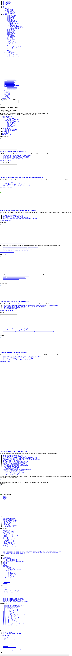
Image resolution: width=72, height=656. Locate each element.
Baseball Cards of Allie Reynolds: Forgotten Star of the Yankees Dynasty (16, 157)
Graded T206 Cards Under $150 (8, 533)
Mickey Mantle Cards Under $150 (9, 532)
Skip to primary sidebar (6, 3)
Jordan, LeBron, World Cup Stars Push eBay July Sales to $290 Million (15, 461)
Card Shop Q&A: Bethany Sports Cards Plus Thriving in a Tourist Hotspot (14, 301)
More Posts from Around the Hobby (6, 310)
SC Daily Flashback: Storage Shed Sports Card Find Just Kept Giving (15, 328)
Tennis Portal (5, 583)
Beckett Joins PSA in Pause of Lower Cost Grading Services (13, 470)
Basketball (5, 497)
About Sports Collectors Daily (4, 635)
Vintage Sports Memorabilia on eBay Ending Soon (12, 593)
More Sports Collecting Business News (7, 252)
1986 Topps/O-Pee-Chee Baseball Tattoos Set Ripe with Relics (14, 472)
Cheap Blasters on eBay (7, 545)
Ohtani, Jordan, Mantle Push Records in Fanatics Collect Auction (12, 243)
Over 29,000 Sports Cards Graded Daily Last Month (12, 474)
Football (4, 496)
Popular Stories (5, 565)
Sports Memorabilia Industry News (12, 560)
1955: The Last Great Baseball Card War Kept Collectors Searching (13, 151)
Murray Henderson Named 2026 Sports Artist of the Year (13, 216)
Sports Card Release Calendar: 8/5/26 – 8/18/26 (11, 473)
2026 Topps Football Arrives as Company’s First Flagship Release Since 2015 (16, 185)
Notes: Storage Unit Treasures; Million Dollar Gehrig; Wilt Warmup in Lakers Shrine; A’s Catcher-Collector (22, 329)
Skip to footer (4, 4)
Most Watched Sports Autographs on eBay (10, 621)
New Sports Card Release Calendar (14, 569)
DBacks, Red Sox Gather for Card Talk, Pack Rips (9, 323)
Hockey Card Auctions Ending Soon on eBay (11, 592)
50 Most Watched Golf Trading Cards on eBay (11, 608)
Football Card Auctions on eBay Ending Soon (11, 591)
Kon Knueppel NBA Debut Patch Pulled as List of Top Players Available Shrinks (17, 184)
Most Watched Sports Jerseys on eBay (9, 622)
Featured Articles (6, 563)
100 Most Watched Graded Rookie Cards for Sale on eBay (13, 605)
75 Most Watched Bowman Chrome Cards (10, 610)
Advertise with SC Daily (7, 637)
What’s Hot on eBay (6, 627)
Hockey (4, 499)
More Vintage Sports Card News (6, 160)
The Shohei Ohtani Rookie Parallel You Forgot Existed (12, 460)
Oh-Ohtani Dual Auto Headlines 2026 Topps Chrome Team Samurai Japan (16, 183)
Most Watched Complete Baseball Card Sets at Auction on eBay (14, 614)
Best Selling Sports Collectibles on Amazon (10, 546)
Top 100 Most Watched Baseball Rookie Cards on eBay (13, 598)
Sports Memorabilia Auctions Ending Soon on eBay (12, 633)
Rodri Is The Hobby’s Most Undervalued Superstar (12, 182)
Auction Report (16, 549)
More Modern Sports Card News (6, 187)
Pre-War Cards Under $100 (8, 534)
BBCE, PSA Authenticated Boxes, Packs (10, 520)
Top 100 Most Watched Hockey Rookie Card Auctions (12, 600)
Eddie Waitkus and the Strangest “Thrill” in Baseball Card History (14, 158)
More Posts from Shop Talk (5, 361)
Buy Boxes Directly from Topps (8, 544)
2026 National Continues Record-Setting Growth (11, 471)
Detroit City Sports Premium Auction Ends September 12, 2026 (14, 553)
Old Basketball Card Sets (12, 573)
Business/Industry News (7, 558)
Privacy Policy (5, 640)
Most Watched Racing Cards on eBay (9, 619)
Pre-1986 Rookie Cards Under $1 (9, 543)
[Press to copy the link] (70, 655)
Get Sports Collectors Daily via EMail (9, 639)
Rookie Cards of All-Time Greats (9, 518)
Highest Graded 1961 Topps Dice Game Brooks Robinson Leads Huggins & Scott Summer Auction (20, 247)
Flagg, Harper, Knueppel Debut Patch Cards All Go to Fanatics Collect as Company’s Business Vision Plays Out (21, 177)
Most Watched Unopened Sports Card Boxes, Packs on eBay (14, 623)
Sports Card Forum (6, 582)
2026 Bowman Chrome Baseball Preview (10, 468)
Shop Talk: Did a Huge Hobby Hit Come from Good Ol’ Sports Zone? (13, 352)
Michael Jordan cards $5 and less (9, 530)
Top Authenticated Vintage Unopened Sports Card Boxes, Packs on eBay (16, 601)
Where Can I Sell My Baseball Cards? (9, 647)
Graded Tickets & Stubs (7, 524)
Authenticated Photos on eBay (8, 523)
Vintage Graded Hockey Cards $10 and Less (11, 538)
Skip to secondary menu (6, 2)
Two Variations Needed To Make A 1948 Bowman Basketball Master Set (16, 156)
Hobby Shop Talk (6, 564)
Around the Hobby (6, 557)
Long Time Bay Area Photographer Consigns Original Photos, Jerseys (15, 217)
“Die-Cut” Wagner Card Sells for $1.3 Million (11, 467)
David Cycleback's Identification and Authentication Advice (13, 561)
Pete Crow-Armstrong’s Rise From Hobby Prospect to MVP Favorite (15, 462)
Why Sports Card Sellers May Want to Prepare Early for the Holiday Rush (16, 276)
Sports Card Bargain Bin (7, 632)
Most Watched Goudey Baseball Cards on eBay (11, 617)
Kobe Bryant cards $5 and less (8, 531)
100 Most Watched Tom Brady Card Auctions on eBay (12, 606)
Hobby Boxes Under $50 (7, 542)
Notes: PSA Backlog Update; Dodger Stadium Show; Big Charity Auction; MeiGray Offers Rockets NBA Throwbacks (24, 306)
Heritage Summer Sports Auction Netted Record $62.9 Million (14, 307)
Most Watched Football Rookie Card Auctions (11, 616)
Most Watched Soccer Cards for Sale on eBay (11, 620)
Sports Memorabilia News (7, 577)
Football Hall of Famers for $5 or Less (9, 541)
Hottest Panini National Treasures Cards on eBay (11, 625)
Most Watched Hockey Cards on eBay (9, 618)
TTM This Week (9, 570)
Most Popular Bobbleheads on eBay (9, 611)
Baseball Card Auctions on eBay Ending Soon (11, 589)
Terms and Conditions (7, 641)
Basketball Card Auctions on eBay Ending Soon (11, 590)
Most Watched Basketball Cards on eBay (10, 613)
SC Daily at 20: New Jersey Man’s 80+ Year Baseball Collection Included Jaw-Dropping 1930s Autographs (22, 457)
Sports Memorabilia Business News (12, 559)
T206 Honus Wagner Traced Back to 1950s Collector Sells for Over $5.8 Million (17, 249)
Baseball (4, 498)
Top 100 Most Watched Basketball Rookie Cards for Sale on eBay (14, 599)
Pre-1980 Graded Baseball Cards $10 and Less (11, 535)
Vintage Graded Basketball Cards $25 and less (11, 537)
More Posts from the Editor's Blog (6, 332)
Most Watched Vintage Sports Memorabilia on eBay (12, 624)
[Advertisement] (4, 507)
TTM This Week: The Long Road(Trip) (10, 308)
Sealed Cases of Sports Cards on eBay (9, 519)
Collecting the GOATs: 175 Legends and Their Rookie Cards (14, 277)
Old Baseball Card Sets (12, 572)
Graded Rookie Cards (7, 522)
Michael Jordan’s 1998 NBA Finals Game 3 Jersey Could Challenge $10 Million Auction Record (20, 218)
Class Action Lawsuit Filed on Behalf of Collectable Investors (14, 463)
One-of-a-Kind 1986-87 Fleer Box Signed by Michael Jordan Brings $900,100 (17, 465)
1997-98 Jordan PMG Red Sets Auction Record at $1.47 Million (14, 278)
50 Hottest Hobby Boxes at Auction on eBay (11, 607)
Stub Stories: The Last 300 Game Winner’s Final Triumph (13, 215)
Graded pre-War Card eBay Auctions (9, 521)
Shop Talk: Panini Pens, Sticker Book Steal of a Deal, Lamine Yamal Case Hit (17, 359)
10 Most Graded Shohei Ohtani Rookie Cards (11, 466)
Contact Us (5, 638)
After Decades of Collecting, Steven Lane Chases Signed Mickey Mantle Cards (17, 469)
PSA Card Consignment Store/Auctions (10, 525)
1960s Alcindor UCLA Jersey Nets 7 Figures (11, 279)
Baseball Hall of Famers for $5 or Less (10, 540)
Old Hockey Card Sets (12, 575)
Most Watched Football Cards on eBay (10, 615)
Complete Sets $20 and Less (8, 539)
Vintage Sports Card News (10, 571)
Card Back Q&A (11, 568)
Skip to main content (6, 1)
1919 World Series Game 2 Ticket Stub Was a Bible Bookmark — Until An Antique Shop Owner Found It (22, 459)
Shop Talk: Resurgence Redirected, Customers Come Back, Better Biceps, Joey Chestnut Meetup (20, 357)
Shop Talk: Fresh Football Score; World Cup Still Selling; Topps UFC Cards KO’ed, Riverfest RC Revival (22, 356)
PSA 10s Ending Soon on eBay (8, 526)
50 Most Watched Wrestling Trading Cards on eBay (12, 609)
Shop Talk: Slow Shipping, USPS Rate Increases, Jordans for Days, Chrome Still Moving (19, 358)
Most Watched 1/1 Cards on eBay (9, 612)
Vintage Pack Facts (11, 576)
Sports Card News (6, 566)
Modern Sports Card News (10, 567)
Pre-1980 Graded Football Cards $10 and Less (11, 536)
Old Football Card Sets (12, 574)
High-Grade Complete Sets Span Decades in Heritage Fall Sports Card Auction (17, 155)
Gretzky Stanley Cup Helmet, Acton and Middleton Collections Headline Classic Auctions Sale (18, 210)
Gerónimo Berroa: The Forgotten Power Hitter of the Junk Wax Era (15, 464)
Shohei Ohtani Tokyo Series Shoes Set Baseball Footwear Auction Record (16, 250)
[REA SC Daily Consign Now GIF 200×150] (5, 493)
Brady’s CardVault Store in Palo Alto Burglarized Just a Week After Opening (16, 248)
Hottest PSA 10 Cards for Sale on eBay (10, 626)
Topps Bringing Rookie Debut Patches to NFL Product (10, 271)
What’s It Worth (5, 646)
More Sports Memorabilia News (5, 220)
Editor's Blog (5, 562)
